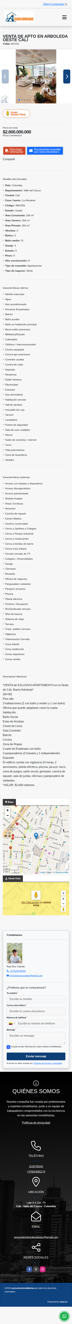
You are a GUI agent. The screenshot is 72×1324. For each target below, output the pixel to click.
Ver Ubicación (30, 902)
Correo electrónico (17, 1005)
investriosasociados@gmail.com (26, 975)
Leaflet (42, 872)
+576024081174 (36, 1171)
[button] (19, 100)
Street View (18, 113)
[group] (36, 76)
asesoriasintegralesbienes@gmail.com (36, 1237)
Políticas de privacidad (36, 1122)
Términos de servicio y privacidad (47, 1063)
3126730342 (36, 1166)
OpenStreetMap (61, 872)
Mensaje (11, 1029)
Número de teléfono (17, 1017)
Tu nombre (12, 993)
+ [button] (7, 810)
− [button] (7, 815)
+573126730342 (18, 971)
